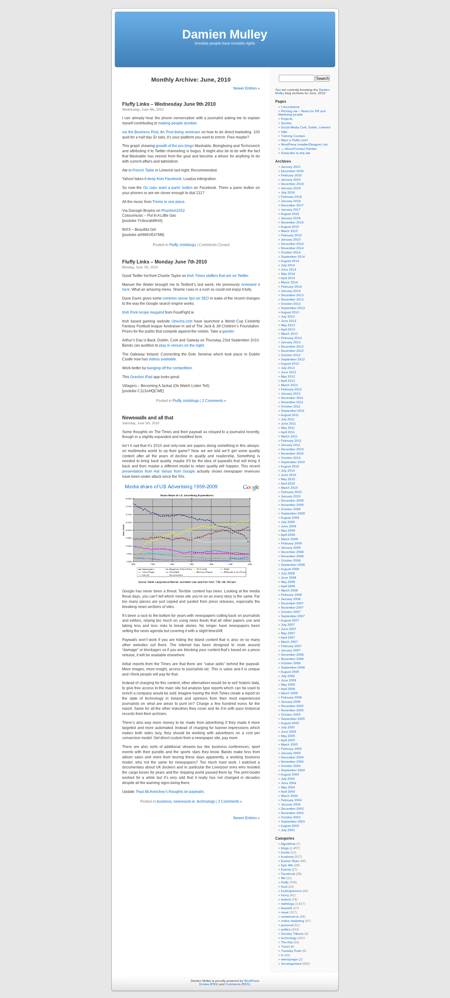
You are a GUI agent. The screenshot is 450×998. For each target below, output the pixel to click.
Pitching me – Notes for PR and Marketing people (302, 112)
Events (286, 869)
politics (286, 929)
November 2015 (292, 222)
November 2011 (292, 402)
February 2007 (291, 646)
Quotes (286, 123)
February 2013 (291, 338)
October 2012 (291, 355)
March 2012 (289, 385)
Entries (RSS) (208, 984)
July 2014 (288, 265)
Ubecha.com (182, 321)
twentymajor (289, 959)
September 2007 (293, 616)
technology (206, 801)
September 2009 (293, 513)
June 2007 (288, 629)
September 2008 (293, 564)
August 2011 (290, 415)
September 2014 (293, 256)
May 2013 (288, 325)
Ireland (286, 899)
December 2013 (292, 295)
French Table (143, 170)
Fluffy (173, 245)
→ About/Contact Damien (299, 148)
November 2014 (292, 248)
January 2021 (291, 166)
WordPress (251, 980)
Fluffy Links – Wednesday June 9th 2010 (169, 104)
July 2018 (288, 192)
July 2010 (288, 470)
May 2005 (288, 736)
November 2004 (292, 761)
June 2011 (288, 423)
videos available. (163, 359)
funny (285, 895)
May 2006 (288, 684)
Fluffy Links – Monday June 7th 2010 (164, 261)
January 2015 (291, 239)
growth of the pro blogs (175, 146)
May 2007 (288, 633)
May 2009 (288, 530)
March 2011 (289, 436)
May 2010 (288, 479)
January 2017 (291, 209)
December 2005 (292, 706)
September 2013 (293, 308)
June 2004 (288, 783)
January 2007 (291, 650)
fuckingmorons (291, 891)
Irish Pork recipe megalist (143, 312)
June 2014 (288, 269)
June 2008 (288, 577)
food (284, 886)
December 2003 (292, 808)
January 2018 (291, 201)
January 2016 (291, 218)
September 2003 (293, 821)
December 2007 (292, 603)
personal (287, 925)
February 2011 (291, 440)
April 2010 (288, 483)
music (285, 912)
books (285, 852)
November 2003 (292, 813)
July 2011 (287, 419)
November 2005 (292, 710)
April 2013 (288, 329)
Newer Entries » (246, 88)
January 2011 (290, 445)
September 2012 (293, 359)
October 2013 (291, 303)
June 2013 (288, 320)
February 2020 (291, 175)
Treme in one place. (169, 202)
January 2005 (291, 753)
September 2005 (293, 718)
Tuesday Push (291, 950)
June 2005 (288, 731)
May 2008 (288, 582)
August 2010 (290, 466)
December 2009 (292, 500)
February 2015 (291, 235)
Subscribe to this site (295, 153)
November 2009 (292, 504)
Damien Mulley (224, 34)
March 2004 (289, 795)
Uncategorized (291, 963)
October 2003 (291, 817)
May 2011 (288, 427)
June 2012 (288, 372)
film (283, 878)
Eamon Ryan (290, 861)
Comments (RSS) (238, 984)
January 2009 (291, 547)
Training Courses (293, 136)
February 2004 (291, 800)
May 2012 (288, 376)
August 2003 (290, 825)
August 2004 (290, 774)
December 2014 (292, 243)
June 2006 (288, 680)
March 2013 (289, 333)
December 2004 (292, 757)
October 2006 (291, 663)
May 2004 (288, 787)
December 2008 (292, 552)
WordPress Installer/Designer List (304, 144)
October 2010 (291, 457)
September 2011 (293, 410)
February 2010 (291, 492)
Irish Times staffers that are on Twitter (217, 276)
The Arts (287, 942)
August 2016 (290, 213)
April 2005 (288, 740)
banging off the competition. (170, 368)
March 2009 (289, 539)
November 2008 (292, 556)
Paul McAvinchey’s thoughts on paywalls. (170, 792)
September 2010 (293, 462)
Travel (285, 946)
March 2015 (289, 231)
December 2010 (292, 449)
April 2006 (288, 688)
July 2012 (288, 368)
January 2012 (291, 393)
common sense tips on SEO (186, 298)
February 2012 (291, 389)
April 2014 (288, 278)
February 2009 (291, 543)
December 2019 (292, 184)
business (164, 801)
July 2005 (288, 727)
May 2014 (288, 273)
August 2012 (290, 363)
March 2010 (289, 487)
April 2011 (288, 432)
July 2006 (288, 676)
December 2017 (292, 205)
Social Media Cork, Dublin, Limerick (305, 127)
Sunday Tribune (292, 933)
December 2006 (292, 654)
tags (284, 131)
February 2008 (291, 594)
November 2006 (292, 659)
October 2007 (291, 611)
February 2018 (291, 196)
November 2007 (292, 607)
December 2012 (292, 346)
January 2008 (291, 599)
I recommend (290, 107)
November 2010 (292, 453)
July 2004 (288, 778)
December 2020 (292, 171)
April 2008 (288, 586)
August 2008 (290, 569)
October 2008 (291, 560)
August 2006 (290, 671)
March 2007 (289, 641)
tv (282, 955)
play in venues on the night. (182, 345)
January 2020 (291, 179)
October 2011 (290, 406)
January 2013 (291, 342)
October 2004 (291, 766)
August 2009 (290, 517)
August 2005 (290, 723)
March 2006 (289, 693)
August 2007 (290, 620)
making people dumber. (177, 123)
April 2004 (288, 791)
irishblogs (188, 245)
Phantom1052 (173, 210)
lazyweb (286, 908)
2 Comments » (214, 401)
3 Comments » (230, 801)
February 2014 (291, 286)
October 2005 (291, 714)
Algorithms (288, 843)
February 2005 (291, 748)
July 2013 (288, 316)
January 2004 (291, 804)
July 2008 (288, 573)
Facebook (288, 873)
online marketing (292, 921)
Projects (286, 118)
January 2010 (291, 496)
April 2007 (288, 637)
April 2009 (288, 534)
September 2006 (293, 667)
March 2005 (289, 744)
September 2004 (293, 770)
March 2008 (289, 590)
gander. (228, 331)
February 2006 (291, 697)
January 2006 (291, 701)
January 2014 (291, 291)
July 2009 (288, 522)
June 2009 (288, 526)
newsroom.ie (184, 801)
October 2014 (291, 252)
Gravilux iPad (141, 377)
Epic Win (287, 865)
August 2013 (290, 312)
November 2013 (292, 299)
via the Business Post (140, 132)
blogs (285, 848)
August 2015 (290, 226)
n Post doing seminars (181, 132)
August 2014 (290, 261)
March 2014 (289, 282)
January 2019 (291, 188)
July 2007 (288, 624)
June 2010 (288, 475)
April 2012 (288, 380)
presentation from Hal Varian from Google (158, 471)
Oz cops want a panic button (168, 188)
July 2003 (288, 830)
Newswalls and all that (147, 417)
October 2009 (291, 509)
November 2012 (292, 350)
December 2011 (292, 398)
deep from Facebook (164, 179)
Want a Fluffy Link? (294, 140)
